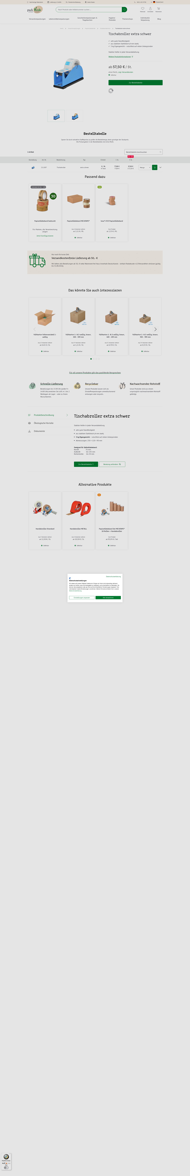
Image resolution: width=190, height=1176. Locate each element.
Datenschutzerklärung (113, 577)
